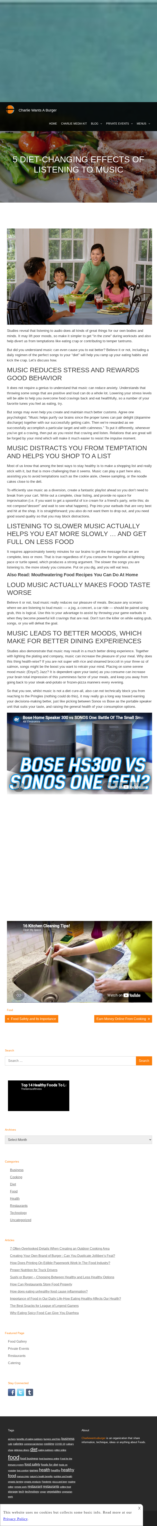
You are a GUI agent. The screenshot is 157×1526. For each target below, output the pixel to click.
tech (21, 1491)
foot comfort (23, 1470)
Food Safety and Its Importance (33, 1019)
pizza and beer (59, 1481)
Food (10, 1010)
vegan (43, 1491)
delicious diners (21, 1450)
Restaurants (19, 1205)
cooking (49, 1443)
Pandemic (47, 1481)
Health (15, 1198)
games (33, 1470)
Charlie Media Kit (74, 123)
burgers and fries (52, 1439)
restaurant (35, 1486)
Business (17, 1170)
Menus (141, 123)
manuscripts (23, 1476)
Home (53, 123)
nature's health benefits (41, 1476)
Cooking (16, 1177)
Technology (18, 1213)
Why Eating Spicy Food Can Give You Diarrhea (44, 1313)
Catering (14, 1363)
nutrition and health (63, 1476)
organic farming (15, 1481)
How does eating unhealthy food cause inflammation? (49, 1291)
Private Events (117, 123)
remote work (20, 1487)
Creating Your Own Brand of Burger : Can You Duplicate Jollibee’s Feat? (62, 1255)
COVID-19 (60, 1444)
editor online (60, 1450)
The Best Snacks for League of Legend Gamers (44, 1306)
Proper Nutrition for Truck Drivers (33, 1270)
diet (33, 1449)
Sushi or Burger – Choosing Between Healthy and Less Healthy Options (62, 1277)
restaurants (51, 1486)
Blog (94, 123)
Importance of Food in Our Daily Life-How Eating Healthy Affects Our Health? (65, 1298)
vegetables (54, 1491)
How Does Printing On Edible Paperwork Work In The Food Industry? (60, 1263)
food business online (49, 1458)
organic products (32, 1481)
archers (12, 1439)
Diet (13, 1184)
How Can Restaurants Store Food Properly (41, 1284)
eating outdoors (46, 1450)
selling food (65, 1487)
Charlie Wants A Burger (38, 110)
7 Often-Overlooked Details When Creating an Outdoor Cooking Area (60, 1248)
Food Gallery (17, 1341)
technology (32, 1491)
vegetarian (67, 1491)
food (13, 1457)
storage (13, 1491)
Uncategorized (20, 1220)
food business (29, 1458)
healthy (55, 1470)
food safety (32, 1464)
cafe (10, 1444)
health (44, 1470)
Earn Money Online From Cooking (121, 1019)
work (10, 1496)
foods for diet (49, 1464)
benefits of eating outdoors (30, 1439)
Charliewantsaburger (93, 1438)
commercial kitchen (33, 1444)
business (67, 1438)
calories (18, 1443)
